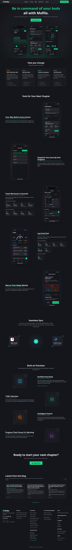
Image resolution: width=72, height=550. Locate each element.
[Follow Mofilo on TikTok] (5, 516)
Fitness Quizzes (33, 530)
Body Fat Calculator (33, 520)
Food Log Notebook (47, 519)
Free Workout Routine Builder (63, 512)
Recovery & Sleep (33, 538)
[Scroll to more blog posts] (65, 479)
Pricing (31, 1)
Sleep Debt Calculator (34, 525)
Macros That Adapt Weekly (21, 514)
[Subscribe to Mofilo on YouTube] (6, 516)
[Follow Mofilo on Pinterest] (10, 516)
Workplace (59, 526)
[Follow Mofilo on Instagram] (3, 516)
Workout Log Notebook (48, 514)
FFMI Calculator (33, 521)
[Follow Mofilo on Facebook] (8, 516)
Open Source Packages (61, 531)
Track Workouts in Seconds (21, 516)
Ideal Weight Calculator (34, 518)
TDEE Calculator (33, 514)
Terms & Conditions (61, 538)
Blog (36, 1)
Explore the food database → (42, 385)
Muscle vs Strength (33, 535)
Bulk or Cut (32, 532)
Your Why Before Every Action (21, 512)
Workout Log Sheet (47, 512)
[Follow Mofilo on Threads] (3, 518)
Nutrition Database (61, 533)
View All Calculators (33, 527)
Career (58, 522)
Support (58, 524)
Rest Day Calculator (33, 523)
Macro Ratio (32, 533)
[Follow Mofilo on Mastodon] (5, 518)
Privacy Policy (59, 539)
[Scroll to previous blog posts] (63, 479)
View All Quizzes (33, 540)
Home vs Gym (32, 536)
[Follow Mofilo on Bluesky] (6, 518)
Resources (40, 1)
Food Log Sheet (47, 517)
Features (26, 1)
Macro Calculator (33, 512)
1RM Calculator (33, 516)
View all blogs (35, 502)
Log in (47, 1)
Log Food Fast (18, 518)
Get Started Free (64, 1)
